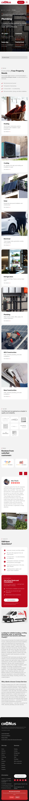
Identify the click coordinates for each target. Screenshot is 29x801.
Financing (3, 757)
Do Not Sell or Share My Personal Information (11, 739)
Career (3, 763)
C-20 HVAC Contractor (6, 783)
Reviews (3, 765)
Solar (15, 757)
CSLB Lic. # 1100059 (6, 778)
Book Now (21, 2)
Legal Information (5, 733)
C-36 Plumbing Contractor (7, 785)
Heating (15, 749)
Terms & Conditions (5, 735)
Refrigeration (17, 753)
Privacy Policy (4, 737)
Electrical (16, 755)
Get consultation (11, 600)
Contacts (3, 761)
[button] (20, 473)
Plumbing (16, 759)
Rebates (3, 767)
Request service (20, 776)
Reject (17, 797)
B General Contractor (6, 787)
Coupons (3, 769)
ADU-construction (18, 761)
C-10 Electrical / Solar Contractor (6, 781)
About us (3, 753)
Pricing (3, 755)
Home (2, 749)
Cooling (15, 751)
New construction (18, 763)
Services (3, 751)
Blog (2, 759)
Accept (11, 797)
